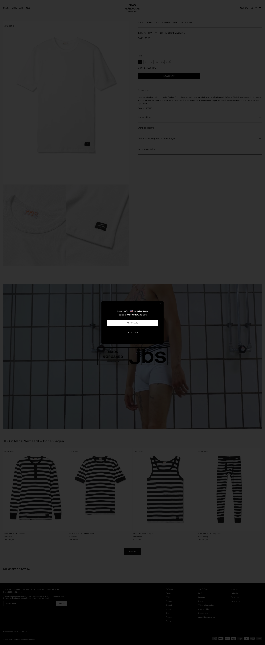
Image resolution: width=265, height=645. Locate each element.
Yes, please (132, 323)
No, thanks (133, 332)
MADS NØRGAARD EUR (136, 315)
